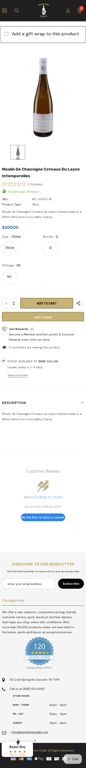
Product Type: (11, 204)
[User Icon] (68, 10)
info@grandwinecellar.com (30, 732)
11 (9, 347)
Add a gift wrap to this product (45, 34)
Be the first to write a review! (43, 517)
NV (9, 277)
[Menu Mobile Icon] (4, 10)
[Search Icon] (21, 11)
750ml (9, 248)
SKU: (5, 199)
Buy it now (43, 317)
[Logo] (43, 10)
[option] (43, 98)
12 (50, 248)
